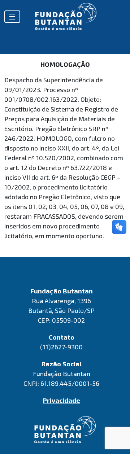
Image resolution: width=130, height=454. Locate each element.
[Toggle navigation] (12, 16)
